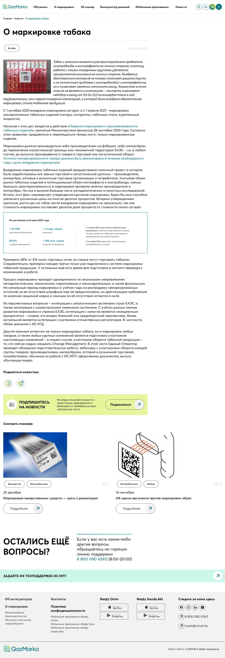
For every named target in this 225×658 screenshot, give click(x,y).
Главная (8, 18)
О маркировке (16, 606)
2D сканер (87, 7)
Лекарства (15, 483)
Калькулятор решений (115, 7)
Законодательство (16, 616)
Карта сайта (175, 649)
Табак (12, 48)
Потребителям (40, 483)
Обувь (152, 483)
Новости (181, 7)
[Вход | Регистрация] (219, 7)
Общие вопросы (14, 612)
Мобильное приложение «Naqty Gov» (73, 624)
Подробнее (19, 508)
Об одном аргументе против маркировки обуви (153, 498)
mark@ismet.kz (196, 626)
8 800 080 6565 (92, 558)
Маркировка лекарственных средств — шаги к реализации (50, 498)
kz (206, 6)
